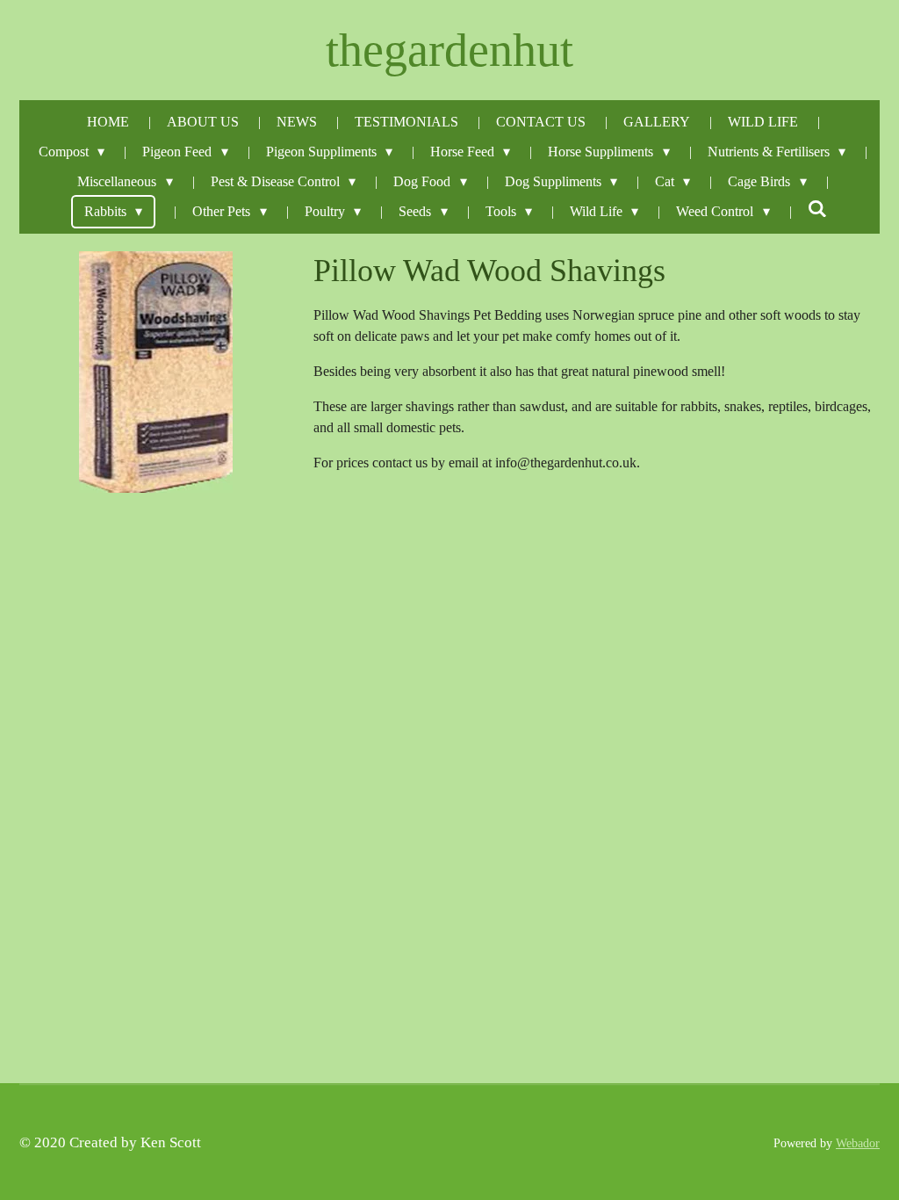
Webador (858, 1143)
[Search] (817, 209)
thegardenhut (449, 50)
